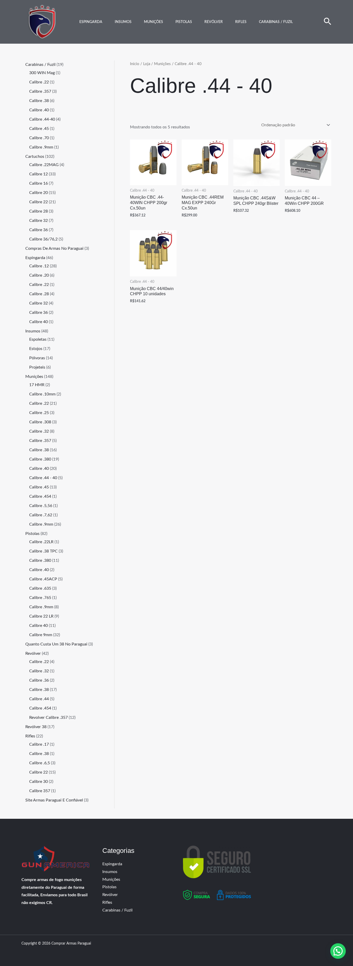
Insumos (123, 22)
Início (134, 64)
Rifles (241, 22)
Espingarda (90, 22)
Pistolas (183, 22)
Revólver (213, 22)
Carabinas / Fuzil (276, 22)
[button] (328, 22)
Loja (146, 64)
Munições (153, 22)
